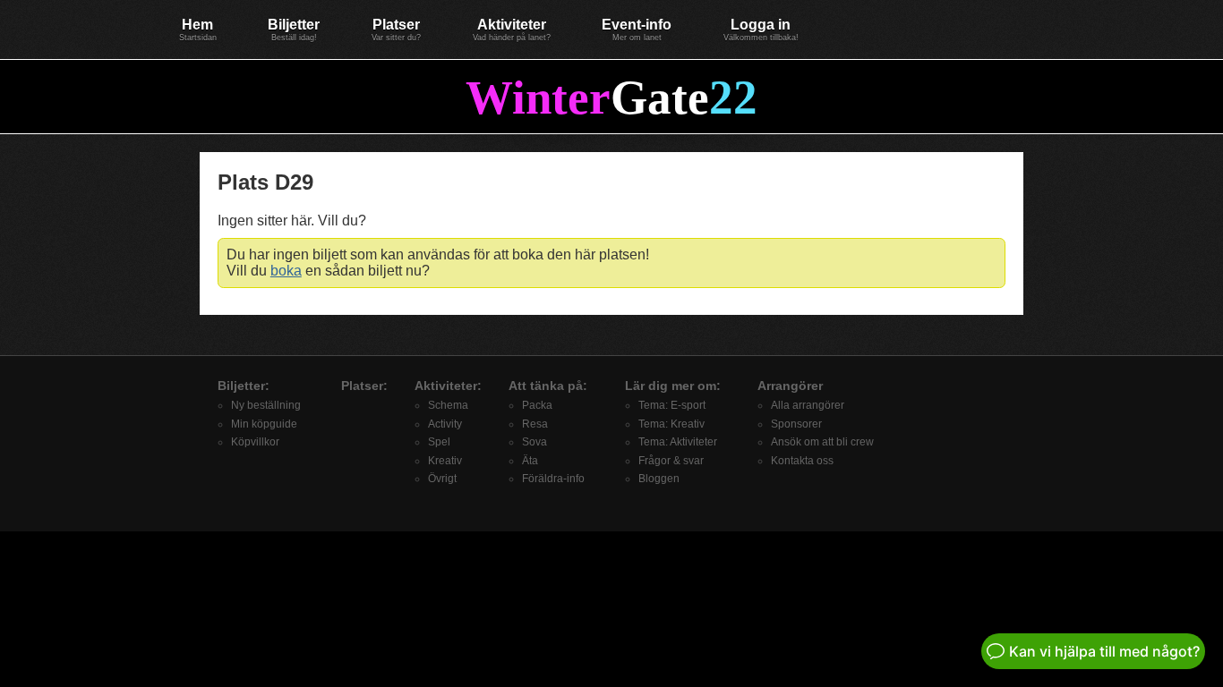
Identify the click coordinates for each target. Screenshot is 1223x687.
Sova (534, 442)
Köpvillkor (255, 442)
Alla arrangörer (807, 405)
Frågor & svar (671, 460)
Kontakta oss (802, 460)
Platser (396, 29)
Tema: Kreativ (671, 424)
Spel (439, 442)
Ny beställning (266, 405)
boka (286, 270)
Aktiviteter (512, 29)
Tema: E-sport (672, 405)
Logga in (761, 29)
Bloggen (659, 478)
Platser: (364, 385)
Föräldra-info (553, 478)
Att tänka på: (548, 385)
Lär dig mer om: (673, 385)
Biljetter (294, 29)
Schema (448, 405)
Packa (537, 405)
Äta (530, 460)
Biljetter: (243, 385)
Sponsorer (796, 424)
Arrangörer (790, 385)
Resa (535, 424)
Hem (198, 29)
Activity (445, 424)
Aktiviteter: (448, 385)
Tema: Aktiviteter (677, 442)
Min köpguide (264, 424)
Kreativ (445, 460)
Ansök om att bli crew (822, 442)
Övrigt (442, 478)
